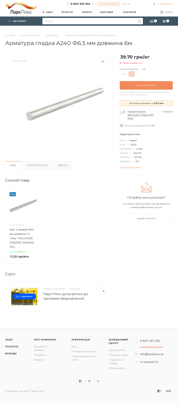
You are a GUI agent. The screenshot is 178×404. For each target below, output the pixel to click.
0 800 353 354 (80, 3)
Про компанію (45, 339)
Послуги (11, 346)
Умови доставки (118, 354)
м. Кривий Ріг (165, 3)
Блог (74, 346)
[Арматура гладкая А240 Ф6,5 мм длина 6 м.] (65, 104)
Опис (13, 165)
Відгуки (63, 165)
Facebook (80, 381)
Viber (98, 381)
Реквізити (40, 354)
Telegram (89, 381)
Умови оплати (117, 350)
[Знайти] (139, 21)
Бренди (11, 353)
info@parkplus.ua (151, 354)
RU (123, 3)
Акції (9, 339)
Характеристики (37, 165)
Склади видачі (117, 368)
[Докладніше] (103, 291)
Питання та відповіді (83, 351)
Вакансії (38, 359)
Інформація (81, 339)
